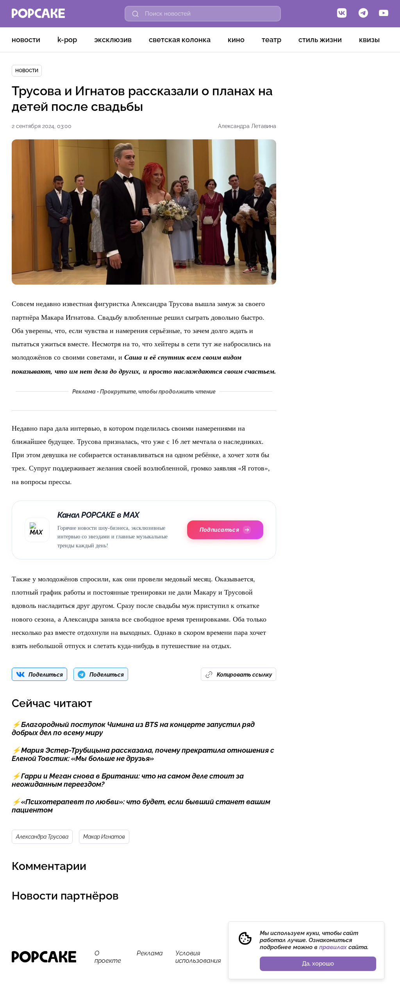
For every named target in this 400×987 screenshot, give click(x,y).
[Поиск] (135, 14)
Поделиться (46, 675)
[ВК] (342, 13)
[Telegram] (363, 13)
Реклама (150, 953)
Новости (26, 40)
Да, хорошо (318, 963)
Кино (236, 40)
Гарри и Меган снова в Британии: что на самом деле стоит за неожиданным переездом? (128, 780)
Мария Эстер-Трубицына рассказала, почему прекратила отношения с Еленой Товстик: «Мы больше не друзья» (143, 754)
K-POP (67, 40)
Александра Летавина (247, 126)
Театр (271, 40)
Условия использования (198, 957)
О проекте (108, 957)
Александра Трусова (42, 837)
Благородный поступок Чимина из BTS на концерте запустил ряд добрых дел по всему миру (133, 728)
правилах (333, 947)
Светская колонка (180, 40)
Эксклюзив (113, 40)
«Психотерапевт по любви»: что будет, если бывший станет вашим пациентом (141, 806)
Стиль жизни (320, 40)
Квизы (369, 40)
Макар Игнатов (104, 837)
